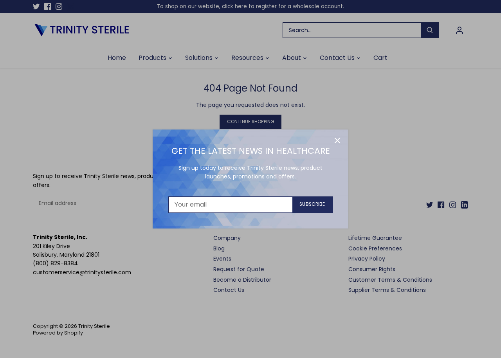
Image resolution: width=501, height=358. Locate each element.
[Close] (337, 140)
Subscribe (312, 204)
